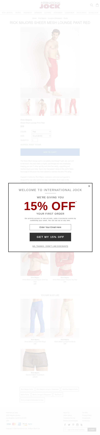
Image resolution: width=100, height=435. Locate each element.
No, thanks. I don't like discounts (50, 246)
